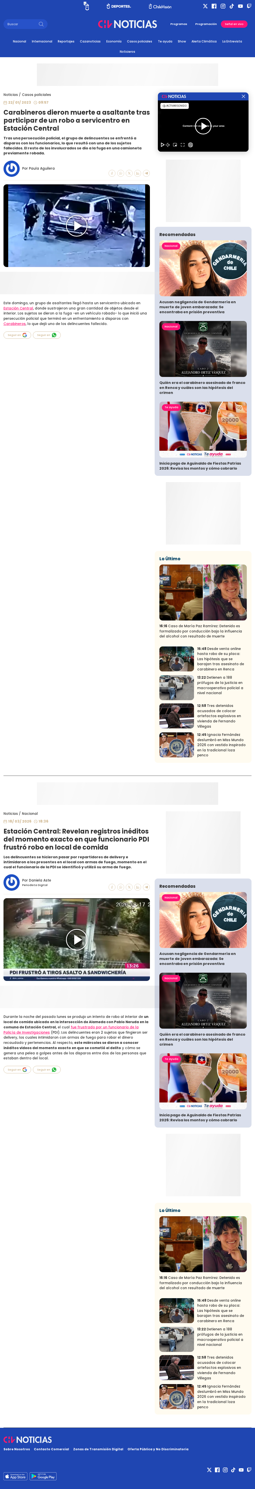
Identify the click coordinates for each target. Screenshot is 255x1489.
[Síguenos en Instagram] (223, 6)
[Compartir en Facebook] (112, 173)
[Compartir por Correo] (146, 173)
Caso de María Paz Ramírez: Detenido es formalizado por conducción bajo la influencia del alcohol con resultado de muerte (200, 631)
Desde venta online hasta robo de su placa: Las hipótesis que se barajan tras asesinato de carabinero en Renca (220, 659)
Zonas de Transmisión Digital (98, 1449)
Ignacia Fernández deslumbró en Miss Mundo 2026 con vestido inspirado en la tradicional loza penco (221, 745)
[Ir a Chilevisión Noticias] (127, 24)
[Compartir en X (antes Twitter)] (129, 173)
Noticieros (127, 51)
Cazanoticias (90, 41)
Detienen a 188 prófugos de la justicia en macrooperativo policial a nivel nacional (220, 685)
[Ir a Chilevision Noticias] (127, 1440)
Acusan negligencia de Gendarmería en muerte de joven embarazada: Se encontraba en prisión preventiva (197, 306)
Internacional (42, 41)
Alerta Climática (204, 41)
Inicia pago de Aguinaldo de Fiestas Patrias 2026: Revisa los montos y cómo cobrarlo (200, 466)
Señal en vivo (234, 24)
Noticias (10, 94)
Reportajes (66, 41)
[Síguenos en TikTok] (231, 6)
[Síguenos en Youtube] (240, 6)
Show (182, 41)
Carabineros (14, 323)
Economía (114, 41)
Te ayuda (165, 41)
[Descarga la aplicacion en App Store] (43, 1476)
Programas (178, 24)
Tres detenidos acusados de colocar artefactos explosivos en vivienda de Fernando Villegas (219, 716)
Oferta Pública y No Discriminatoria (158, 1449)
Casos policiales (139, 41)
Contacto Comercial (51, 1449)
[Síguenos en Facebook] (214, 6)
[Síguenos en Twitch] (249, 6)
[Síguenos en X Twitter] (205, 6)
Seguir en (14, 335)
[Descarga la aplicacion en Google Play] (15, 1476)
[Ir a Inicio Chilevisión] (160, 6)
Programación (206, 24)
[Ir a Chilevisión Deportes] (119, 6)
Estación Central (18, 308)
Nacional (19, 41)
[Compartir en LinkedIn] (137, 173)
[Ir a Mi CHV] (86, 6)
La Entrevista (232, 41)
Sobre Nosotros (16, 1449)
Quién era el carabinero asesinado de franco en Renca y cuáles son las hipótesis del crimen (202, 387)
